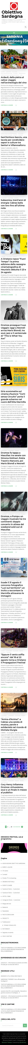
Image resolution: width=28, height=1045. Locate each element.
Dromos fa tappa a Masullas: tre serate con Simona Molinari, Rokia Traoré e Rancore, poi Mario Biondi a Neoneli (13, 458)
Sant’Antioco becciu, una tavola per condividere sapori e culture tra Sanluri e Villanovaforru (14, 141)
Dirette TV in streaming (9, 878)
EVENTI (15, 135)
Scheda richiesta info (10, 925)
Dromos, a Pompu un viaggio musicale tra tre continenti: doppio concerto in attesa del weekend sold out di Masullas (13, 523)
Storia (15, 73)
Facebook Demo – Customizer (11, 889)
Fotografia (4, 580)
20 (11, 827)
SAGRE (3, 71)
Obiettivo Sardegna (12, 14)
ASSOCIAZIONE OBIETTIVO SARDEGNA (13, 863)
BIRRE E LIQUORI (7, 867)
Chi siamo (5, 871)
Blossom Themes (7, 1042)
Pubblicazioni (6, 922)
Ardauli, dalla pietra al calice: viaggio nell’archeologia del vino (14, 80)
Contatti (4, 874)
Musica (3, 652)
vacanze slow (4, 991)
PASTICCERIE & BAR (8, 914)
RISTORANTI (6, 929)
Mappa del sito (6, 904)
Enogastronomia (6, 73)
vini (21, 75)
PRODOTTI (5, 918)
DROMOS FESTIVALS (8, 882)
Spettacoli (4, 323)
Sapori (20, 135)
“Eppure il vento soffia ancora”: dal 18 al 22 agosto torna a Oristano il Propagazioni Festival (13, 658)
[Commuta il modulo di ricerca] (25, 27)
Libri (2, 717)
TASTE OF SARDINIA (7, 948)
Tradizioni (22, 73)
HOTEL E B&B (6, 896)
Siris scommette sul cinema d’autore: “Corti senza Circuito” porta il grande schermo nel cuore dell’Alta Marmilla (13, 396)
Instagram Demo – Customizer (11, 900)
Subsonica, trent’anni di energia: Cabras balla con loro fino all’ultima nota (13, 204)
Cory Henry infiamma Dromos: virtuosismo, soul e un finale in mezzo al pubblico (14, 788)
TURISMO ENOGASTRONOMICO (10, 75)
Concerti (4, 198)
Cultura (14, 71)
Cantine (8, 71)
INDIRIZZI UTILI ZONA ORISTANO (11, 976)
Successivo (16, 826)
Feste (21, 650)
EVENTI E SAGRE (7, 885)
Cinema (3, 256)
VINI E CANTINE (7, 936)
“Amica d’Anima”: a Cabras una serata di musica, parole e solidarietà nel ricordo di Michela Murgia (13, 724)
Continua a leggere (7, 105)
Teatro (9, 652)
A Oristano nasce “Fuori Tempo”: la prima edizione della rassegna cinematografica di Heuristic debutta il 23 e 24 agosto (13, 265)
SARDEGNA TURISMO (7, 979)
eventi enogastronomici (9, 133)
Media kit (5, 907)
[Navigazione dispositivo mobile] (14, 32)
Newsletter (5, 911)
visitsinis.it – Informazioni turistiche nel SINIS (14, 963)
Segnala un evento (7, 932)
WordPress (23, 1042)
